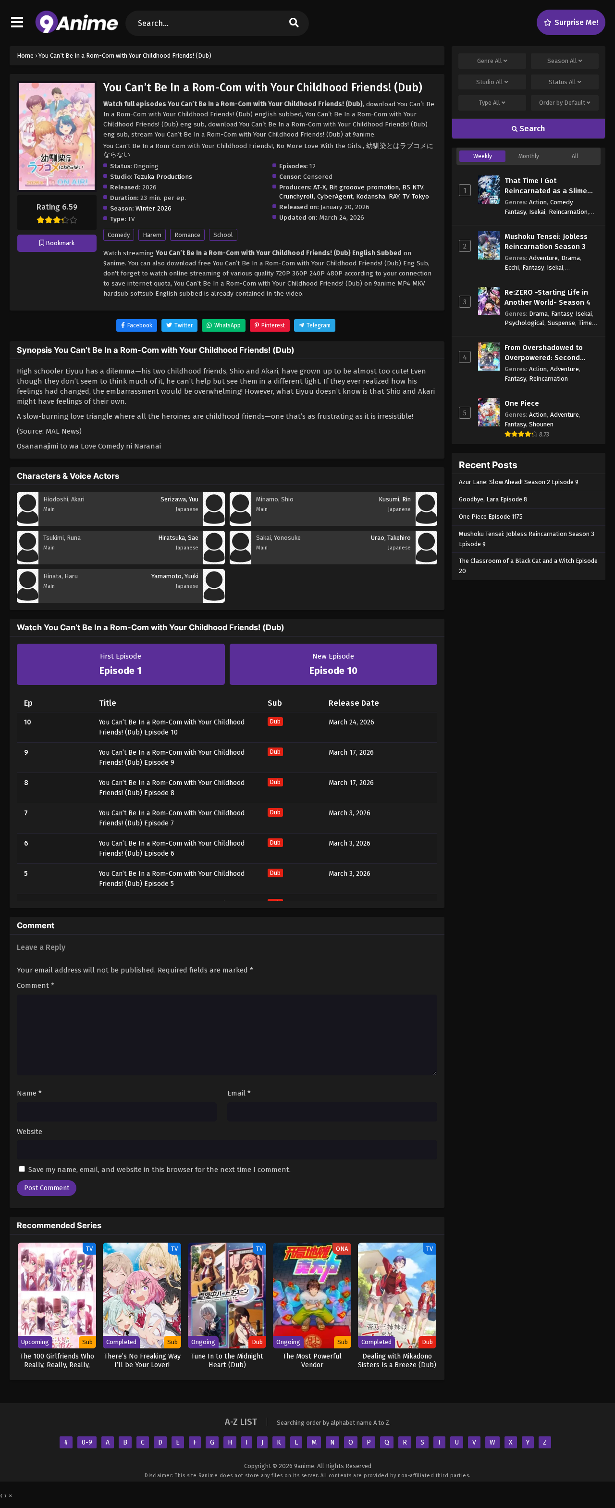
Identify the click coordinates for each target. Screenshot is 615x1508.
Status (562, 82)
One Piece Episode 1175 (491, 516)
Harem (152, 234)
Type (489, 102)
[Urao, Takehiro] (426, 562)
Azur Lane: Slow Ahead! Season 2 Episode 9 (518, 482)
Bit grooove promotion (364, 187)
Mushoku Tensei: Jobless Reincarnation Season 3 (546, 241)
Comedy (119, 234)
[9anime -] (77, 31)
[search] (294, 23)
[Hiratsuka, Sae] (214, 562)
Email (239, 1093)
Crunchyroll (296, 196)
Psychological (524, 322)
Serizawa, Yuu (179, 499)
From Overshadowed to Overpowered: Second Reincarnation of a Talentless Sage (543, 353)
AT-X (319, 187)
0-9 (87, 1442)
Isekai (537, 211)
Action (538, 202)
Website (29, 1131)
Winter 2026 (153, 208)
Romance (187, 234)
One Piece (521, 403)
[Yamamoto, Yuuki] (214, 600)
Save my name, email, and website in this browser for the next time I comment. (159, 1169)
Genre (489, 60)
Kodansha (370, 196)
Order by (562, 102)
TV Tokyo (416, 196)
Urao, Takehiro (391, 537)
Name (29, 1093)
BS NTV (412, 187)
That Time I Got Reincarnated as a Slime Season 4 (545, 186)
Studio (489, 82)
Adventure (543, 258)
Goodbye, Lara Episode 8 (493, 499)
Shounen (541, 424)
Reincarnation (568, 211)
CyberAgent (335, 196)
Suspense (561, 322)
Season (562, 60)
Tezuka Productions (163, 177)
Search (531, 129)
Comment (35, 985)
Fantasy (515, 211)
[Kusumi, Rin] (426, 523)
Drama (570, 258)
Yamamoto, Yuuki (174, 576)
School (223, 234)
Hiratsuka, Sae (178, 537)
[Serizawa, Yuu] (214, 523)
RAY (394, 196)
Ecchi (511, 267)
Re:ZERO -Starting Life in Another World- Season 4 (547, 297)
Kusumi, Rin (395, 499)
